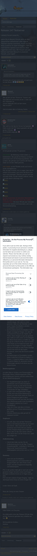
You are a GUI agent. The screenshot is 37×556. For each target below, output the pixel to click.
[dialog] (18, 278)
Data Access (18, 316)
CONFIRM (11, 309)
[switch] (29, 278)
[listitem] (18, 274)
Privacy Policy (29, 316)
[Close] (33, 240)
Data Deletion (8, 316)
